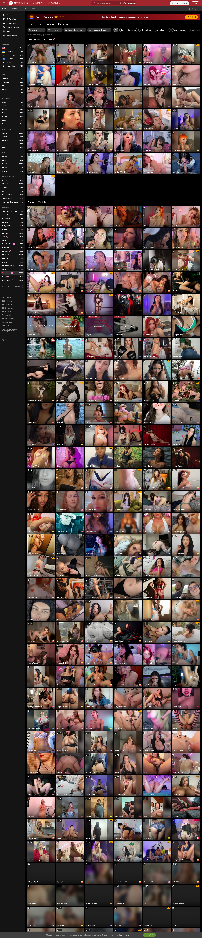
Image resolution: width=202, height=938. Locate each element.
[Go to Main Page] (19, 3)
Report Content (7, 304)
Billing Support (7, 301)
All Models (5, 325)
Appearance (36, 30)
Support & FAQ (7, 297)
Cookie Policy (124, 935)
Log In (195, 3)
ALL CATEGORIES (14, 286)
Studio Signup (7, 322)
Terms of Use (6, 315)
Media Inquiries (7, 308)
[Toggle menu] (3, 3)
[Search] (120, 3)
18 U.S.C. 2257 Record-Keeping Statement (10, 330)
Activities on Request (99, 30)
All (116, 30)
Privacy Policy (7, 311)
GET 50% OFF (191, 17)
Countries (54, 30)
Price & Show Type (75, 30)
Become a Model (8, 318)
